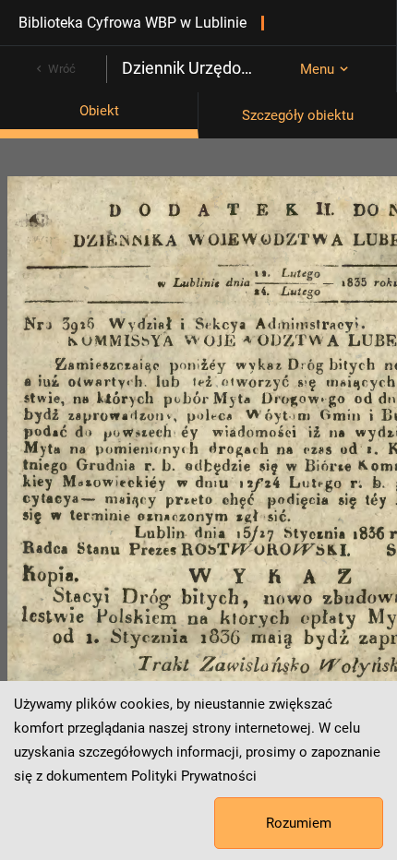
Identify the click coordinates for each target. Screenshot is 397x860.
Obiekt (99, 110)
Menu (317, 69)
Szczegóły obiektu (298, 115)
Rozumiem (298, 823)
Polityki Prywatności (194, 776)
